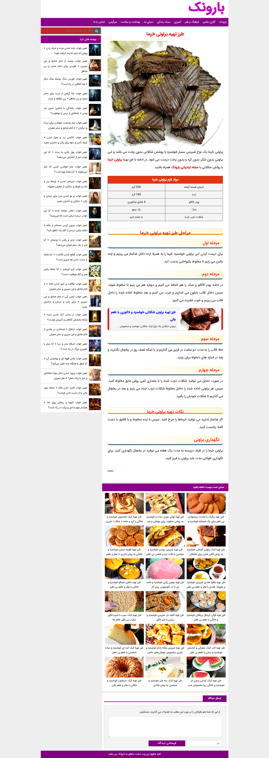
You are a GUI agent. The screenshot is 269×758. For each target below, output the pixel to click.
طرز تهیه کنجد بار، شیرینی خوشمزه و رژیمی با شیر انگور (165, 617)
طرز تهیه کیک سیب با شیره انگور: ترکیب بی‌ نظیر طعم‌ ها (124, 617)
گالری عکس (209, 22)
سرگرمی (113, 22)
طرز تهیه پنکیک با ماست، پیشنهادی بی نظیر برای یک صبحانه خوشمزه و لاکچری (206, 521)
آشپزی (177, 22)
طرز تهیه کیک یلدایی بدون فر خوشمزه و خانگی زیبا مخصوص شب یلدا (206, 685)
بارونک (223, 22)
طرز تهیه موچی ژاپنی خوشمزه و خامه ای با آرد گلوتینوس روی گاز (165, 584)
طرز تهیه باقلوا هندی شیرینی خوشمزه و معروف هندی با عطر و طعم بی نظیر (206, 584)
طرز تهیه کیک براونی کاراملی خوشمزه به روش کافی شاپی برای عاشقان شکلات (206, 554)
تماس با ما (99, 22)
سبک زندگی (163, 22)
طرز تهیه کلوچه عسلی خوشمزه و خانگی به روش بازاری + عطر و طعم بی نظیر (124, 554)
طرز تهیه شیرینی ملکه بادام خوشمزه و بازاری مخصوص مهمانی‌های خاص (165, 650)
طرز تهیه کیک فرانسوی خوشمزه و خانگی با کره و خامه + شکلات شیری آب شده (124, 521)
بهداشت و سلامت (130, 22)
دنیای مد (148, 22)
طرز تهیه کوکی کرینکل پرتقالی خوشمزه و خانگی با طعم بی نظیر (206, 617)
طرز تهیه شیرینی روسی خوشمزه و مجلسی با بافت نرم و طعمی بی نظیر (165, 552)
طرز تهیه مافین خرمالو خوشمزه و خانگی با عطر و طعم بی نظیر (124, 584)
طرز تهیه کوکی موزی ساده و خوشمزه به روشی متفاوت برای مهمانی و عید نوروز (165, 521)
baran (110, 471)
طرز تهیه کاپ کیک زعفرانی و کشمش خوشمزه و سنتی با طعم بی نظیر (206, 650)
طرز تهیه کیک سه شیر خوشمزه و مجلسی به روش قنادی (165, 683)
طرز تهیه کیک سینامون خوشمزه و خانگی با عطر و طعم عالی (124, 683)
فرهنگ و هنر (192, 22)
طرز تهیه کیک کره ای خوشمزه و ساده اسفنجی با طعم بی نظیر (124, 650)
